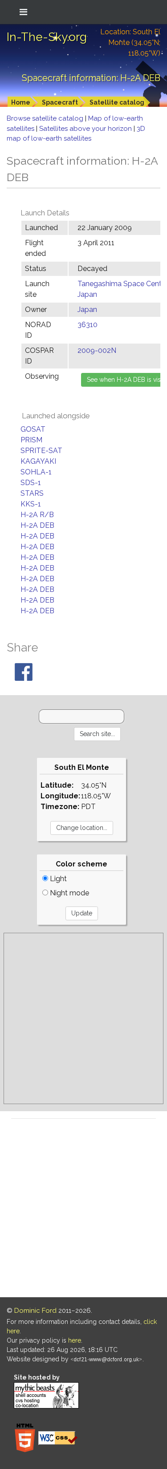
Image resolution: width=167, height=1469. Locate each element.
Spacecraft (60, 102)
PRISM (31, 440)
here (74, 1340)
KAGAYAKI (38, 461)
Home (20, 102)
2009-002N (96, 350)
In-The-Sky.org (47, 37)
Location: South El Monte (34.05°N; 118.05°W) (130, 42)
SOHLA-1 (36, 472)
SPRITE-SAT (41, 450)
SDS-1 (30, 482)
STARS (32, 493)
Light (57, 878)
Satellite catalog (117, 102)
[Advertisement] (83, 1018)
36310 (87, 324)
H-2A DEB (37, 525)
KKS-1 (30, 504)
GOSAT (32, 429)
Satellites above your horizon (86, 129)
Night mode (68, 893)
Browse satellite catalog (46, 118)
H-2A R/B (37, 514)
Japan (87, 309)
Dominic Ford (35, 1311)
